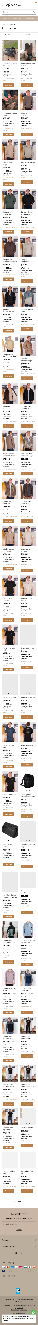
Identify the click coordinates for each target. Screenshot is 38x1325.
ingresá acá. (19, 1308)
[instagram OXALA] (16, 1253)
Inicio (3, 24)
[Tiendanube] (19, 1313)
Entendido (7, 1321)
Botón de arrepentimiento (19, 1310)
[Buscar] (34, 12)
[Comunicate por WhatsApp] (33, 1312)
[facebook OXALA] (22, 1253)
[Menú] (3, 5)
